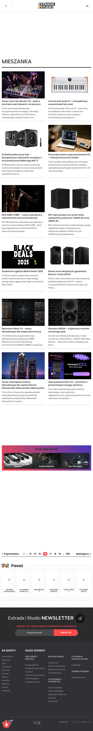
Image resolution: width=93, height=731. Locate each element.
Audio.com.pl (53, 663)
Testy (4, 663)
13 (30, 553)
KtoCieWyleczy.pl (78, 677)
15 (40, 553)
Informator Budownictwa (34, 675)
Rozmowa (6, 670)
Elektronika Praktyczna (57, 694)
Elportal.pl (52, 698)
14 (35, 553)
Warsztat (5, 674)
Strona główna (7, 657)
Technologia (6, 667)
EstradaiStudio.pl (54, 673)
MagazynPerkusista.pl (56, 669)
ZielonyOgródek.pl (32, 678)
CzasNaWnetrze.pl (32, 682)
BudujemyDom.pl (31, 665)
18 (55, 553)
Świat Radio (53, 701)
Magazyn (5, 684)
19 (60, 553)
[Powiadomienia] (6, 724)
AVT (85, 722)
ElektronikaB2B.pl (55, 688)
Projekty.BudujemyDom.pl (35, 668)
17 (51, 553)
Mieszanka (6, 660)
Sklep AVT (63, 722)
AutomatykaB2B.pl (55, 691)
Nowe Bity (6, 680)
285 (68, 553)
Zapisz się (65, 632)
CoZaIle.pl (29, 672)
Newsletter (6, 690)
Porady (4, 677)
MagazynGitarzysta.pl (56, 666)
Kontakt (5, 687)
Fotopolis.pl (76, 665)
